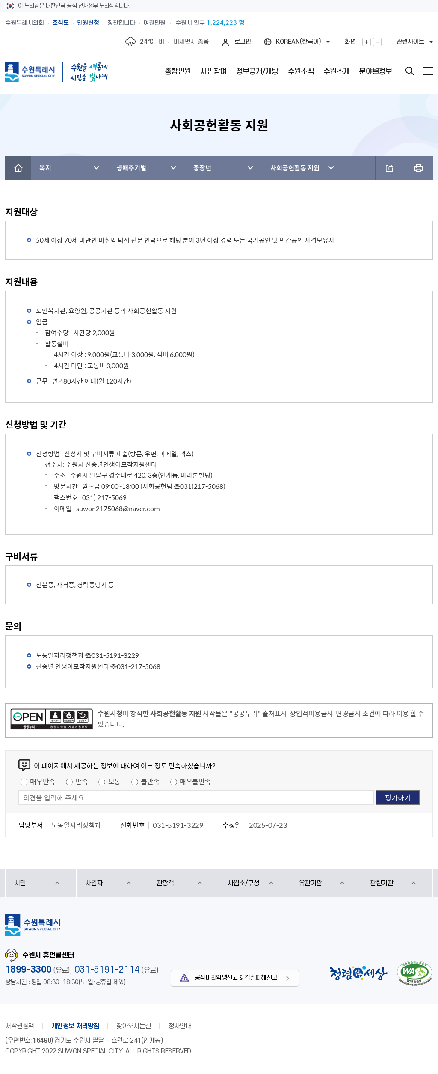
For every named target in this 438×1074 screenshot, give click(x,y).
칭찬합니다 (121, 23)
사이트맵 (428, 71)
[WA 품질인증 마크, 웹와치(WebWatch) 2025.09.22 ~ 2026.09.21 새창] (414, 973)
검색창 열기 (409, 71)
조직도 (60, 23)
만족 (81, 781)
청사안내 (179, 1026)
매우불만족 (195, 781)
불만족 (150, 781)
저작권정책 (19, 1026)
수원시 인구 (209, 23)
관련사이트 (410, 41)
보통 (114, 781)
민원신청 (88, 23)
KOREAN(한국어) (298, 41)
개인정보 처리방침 (75, 1026)
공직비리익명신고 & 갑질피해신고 (236, 978)
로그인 (242, 41)
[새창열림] (51, 720)
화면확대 (366, 42)
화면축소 (377, 42)
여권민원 (154, 23)
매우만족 (42, 781)
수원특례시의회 (24, 23)
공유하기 (389, 168)
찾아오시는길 (133, 1026)
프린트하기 (418, 168)
